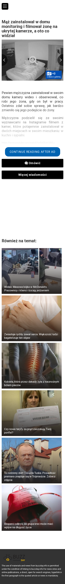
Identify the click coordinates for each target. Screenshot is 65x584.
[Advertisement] (32, 208)
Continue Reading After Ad (33, 151)
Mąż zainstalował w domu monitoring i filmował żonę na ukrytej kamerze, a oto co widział (29, 28)
